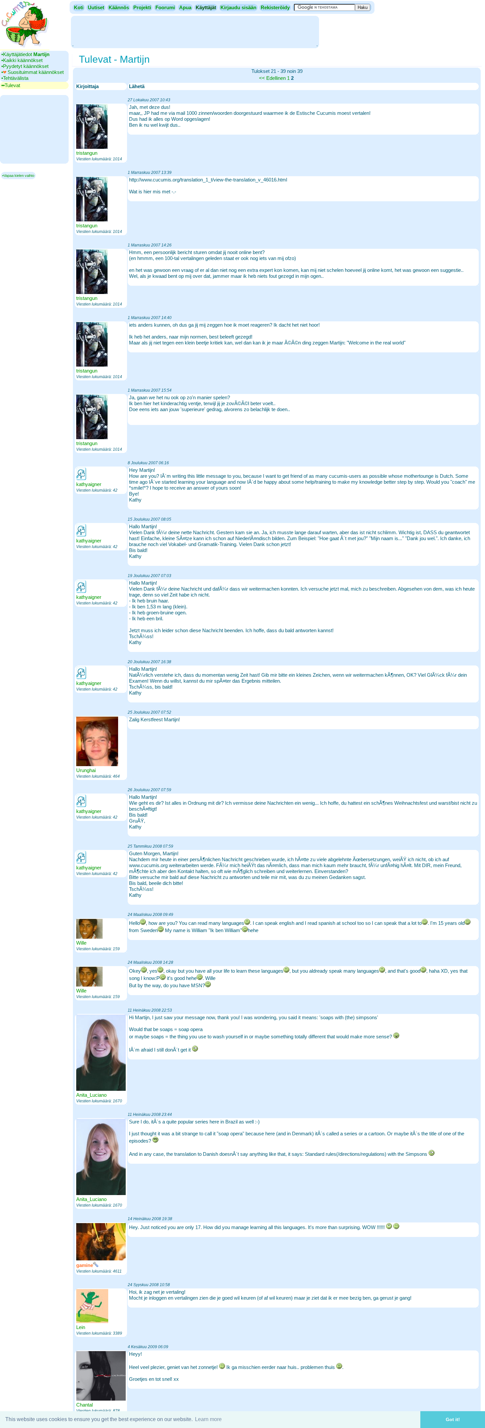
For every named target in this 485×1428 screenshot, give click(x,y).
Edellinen (276, 78)
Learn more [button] (208, 1419)
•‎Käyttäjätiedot (25, 54)
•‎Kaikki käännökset (22, 60)
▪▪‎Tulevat (10, 85)
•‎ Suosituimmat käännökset (32, 72)
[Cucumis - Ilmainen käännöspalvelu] (24, 47)
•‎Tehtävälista (14, 78)
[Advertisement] (195, 31)
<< (262, 78)
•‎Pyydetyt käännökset (24, 66)
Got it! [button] (453, 1419)
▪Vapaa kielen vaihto (18, 176)
